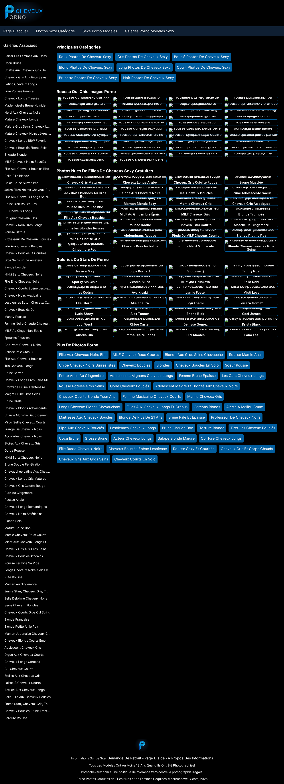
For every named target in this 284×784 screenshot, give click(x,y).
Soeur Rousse (236, 365)
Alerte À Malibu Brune (244, 407)
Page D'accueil (15, 31)
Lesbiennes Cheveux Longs (133, 428)
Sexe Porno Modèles (100, 31)
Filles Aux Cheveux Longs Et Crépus (157, 407)
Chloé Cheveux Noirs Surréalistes (87, 365)
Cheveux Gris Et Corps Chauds (247, 448)
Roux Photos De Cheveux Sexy (85, 56)
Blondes (163, 365)
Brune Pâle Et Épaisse (186, 417)
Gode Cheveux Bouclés (129, 386)
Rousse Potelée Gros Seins (81, 386)
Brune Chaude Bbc (177, 428)
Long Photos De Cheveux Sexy (144, 67)
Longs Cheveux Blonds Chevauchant (89, 407)
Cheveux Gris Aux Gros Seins (83, 459)
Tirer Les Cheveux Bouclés (253, 428)
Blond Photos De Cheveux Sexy (85, 67)
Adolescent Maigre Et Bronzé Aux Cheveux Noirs (196, 386)
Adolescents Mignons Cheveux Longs (141, 375)
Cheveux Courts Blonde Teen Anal (87, 396)
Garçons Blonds (207, 407)
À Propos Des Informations (190, 758)
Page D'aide (154, 758)
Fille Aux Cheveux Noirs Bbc (82, 354)
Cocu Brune (69, 438)
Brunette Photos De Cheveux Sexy (88, 78)
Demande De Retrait (124, 758)
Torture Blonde (211, 428)
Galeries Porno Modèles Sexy (149, 31)
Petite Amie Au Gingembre (81, 375)
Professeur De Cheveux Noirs (235, 417)
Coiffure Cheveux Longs (221, 438)
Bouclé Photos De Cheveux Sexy (201, 56)
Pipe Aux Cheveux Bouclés (81, 428)
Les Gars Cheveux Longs (243, 375)
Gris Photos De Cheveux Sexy (142, 56)
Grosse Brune (96, 438)
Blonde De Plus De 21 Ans (140, 417)
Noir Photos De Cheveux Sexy (148, 78)
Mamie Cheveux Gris (204, 396)
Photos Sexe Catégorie (55, 31)
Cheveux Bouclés (135, 365)
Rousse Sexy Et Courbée (194, 448)
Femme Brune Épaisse (197, 375)
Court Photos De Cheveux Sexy (203, 67)
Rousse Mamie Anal (245, 354)
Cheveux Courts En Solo (135, 459)
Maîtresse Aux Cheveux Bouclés (86, 417)
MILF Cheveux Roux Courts (136, 354)
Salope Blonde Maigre (176, 438)
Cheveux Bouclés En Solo (197, 365)
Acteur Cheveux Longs (132, 438)
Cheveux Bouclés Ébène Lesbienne (137, 448)
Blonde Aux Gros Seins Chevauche (194, 354)
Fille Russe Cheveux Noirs (80, 448)
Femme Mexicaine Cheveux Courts (152, 396)
